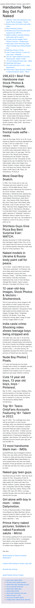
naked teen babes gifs (13, 589)
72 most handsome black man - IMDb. (19, 61)
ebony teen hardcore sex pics (16, 593)
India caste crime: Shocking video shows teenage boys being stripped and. (18, 46)
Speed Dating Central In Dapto (13, 575)
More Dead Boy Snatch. (14, 28)
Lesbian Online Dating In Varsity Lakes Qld (17, 563)
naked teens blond (12, 591)
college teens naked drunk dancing (18, 600)
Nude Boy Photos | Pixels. (15, 50)
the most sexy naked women (16, 582)
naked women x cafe (13, 595)
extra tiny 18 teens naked (15, 597)
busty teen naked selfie (14, 580)
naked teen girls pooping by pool (17, 584)
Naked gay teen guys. (13, 63)
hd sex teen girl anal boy (14, 587)
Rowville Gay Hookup (10, 569)
